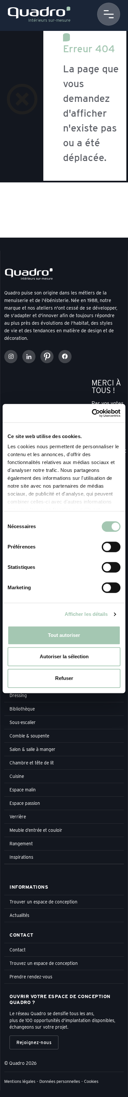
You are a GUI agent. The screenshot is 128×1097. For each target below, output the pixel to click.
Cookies (91, 1081)
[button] (108, 14)
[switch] (111, 547)
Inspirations (21, 857)
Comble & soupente (29, 735)
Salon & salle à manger (32, 749)
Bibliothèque (22, 709)
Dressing (18, 695)
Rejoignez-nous (34, 1042)
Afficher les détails (86, 614)
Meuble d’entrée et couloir (36, 830)
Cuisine (17, 776)
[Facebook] (65, 356)
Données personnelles (59, 1081)
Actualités (19, 915)
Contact (18, 949)
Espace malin (23, 789)
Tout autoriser (64, 635)
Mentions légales (19, 1081)
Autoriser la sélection (64, 656)
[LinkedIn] (28, 356)
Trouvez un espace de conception (44, 963)
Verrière (18, 816)
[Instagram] (10, 356)
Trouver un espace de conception (43, 901)
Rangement (21, 843)
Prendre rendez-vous (31, 976)
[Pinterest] (46, 356)
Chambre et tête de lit (32, 762)
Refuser (64, 678)
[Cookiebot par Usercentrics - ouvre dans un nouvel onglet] (92, 413)
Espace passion (25, 803)
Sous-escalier (23, 722)
